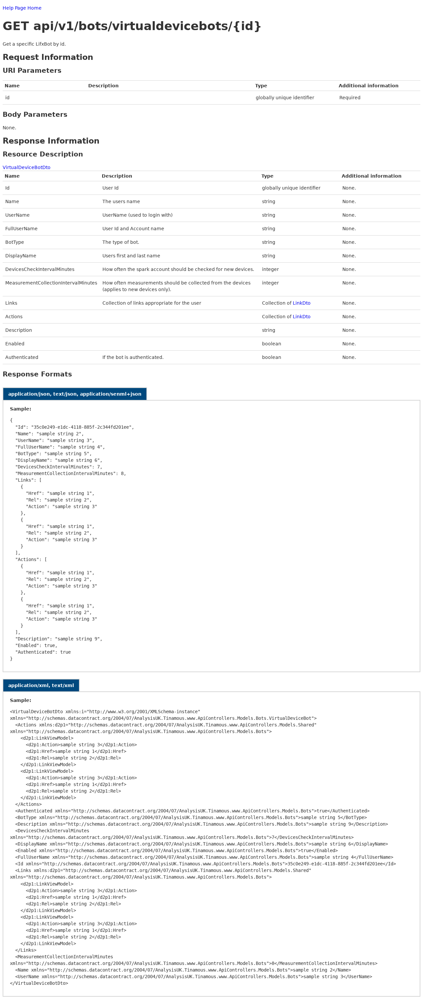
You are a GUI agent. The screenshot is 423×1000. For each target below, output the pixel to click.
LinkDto (302, 303)
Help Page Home (22, 8)
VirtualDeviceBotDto (27, 167)
